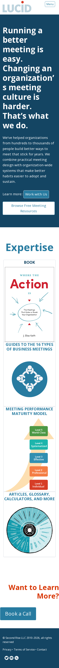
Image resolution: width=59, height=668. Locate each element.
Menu (50, 4)
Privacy (7, 649)
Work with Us (36, 194)
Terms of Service (24, 649)
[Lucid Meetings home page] (17, 12)
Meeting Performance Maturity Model (29, 411)
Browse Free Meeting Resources (28, 208)
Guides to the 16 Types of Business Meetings (29, 347)
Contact (42, 649)
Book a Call (18, 613)
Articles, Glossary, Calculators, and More (29, 496)
